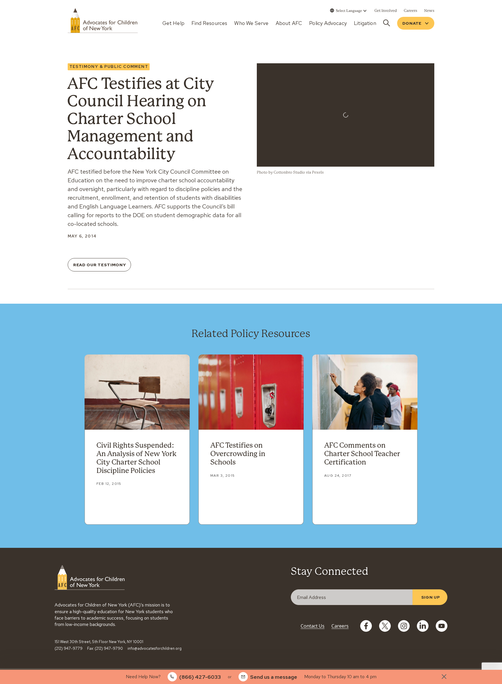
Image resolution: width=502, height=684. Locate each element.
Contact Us (312, 626)
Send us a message (273, 677)
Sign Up (430, 597)
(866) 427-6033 (200, 677)
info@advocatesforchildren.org (155, 648)
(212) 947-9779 (69, 648)
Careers (340, 626)
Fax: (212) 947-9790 (105, 648)
